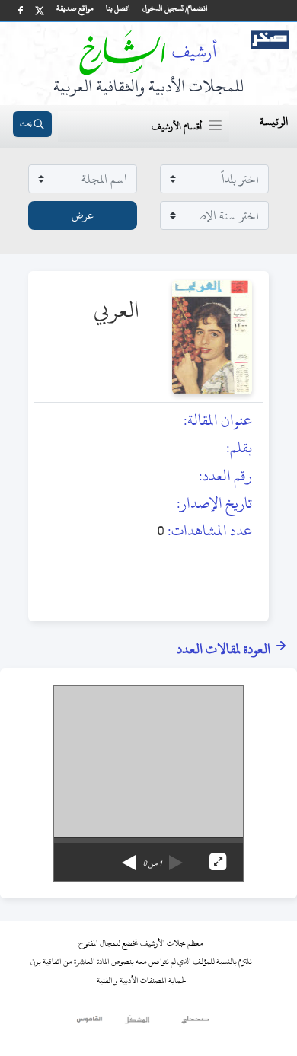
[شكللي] (137, 1023)
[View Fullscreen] (218, 862)
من (152, 863)
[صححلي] (195, 1023)
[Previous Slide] (176, 857)
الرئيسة (274, 121)
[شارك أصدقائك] (20, 10)
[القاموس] (90, 1023)
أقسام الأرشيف (177, 126)
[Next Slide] (129, 857)
